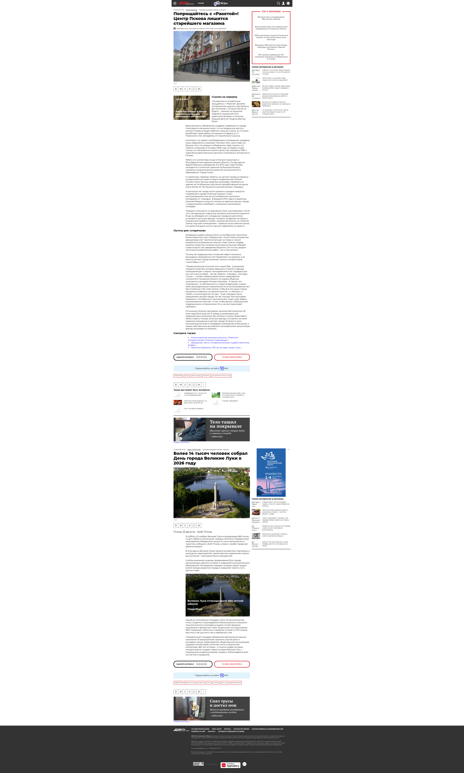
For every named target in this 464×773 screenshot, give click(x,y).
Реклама (227, 729)
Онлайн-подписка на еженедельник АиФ (267, 729)
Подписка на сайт (198, 731)
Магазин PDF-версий (241, 729)
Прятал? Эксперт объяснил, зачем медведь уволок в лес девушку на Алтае (275, 544)
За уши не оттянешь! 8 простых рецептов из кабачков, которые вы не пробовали (276, 104)
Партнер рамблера (212, 764)
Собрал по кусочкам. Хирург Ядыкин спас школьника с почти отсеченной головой (276, 72)
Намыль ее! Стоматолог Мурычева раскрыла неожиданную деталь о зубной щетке (275, 96)
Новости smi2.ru (182, 442)
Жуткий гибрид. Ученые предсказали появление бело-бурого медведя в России (276, 88)
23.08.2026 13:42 (179, 449)
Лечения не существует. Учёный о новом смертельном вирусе (274, 535)
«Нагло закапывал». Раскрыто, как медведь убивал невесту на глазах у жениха (275, 520)
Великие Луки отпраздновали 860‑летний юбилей (271, 18)
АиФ (175, 83)
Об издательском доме (200, 729)
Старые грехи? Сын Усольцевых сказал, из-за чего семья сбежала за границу (275, 504)
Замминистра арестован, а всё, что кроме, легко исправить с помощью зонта (233, 395)
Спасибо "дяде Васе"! (230, 401)
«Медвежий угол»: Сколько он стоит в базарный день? (195, 394)
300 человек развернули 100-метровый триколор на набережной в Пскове (271, 57)
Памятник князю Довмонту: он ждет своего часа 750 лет (195, 402)
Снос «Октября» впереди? (194, 408)
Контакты (211, 731)
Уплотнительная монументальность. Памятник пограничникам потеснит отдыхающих (213, 338)
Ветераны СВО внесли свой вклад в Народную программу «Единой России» (271, 47)
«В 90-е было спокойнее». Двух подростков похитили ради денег (275, 79)
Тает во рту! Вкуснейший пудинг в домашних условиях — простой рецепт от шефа (275, 512)
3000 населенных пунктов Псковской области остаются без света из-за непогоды (271, 37)
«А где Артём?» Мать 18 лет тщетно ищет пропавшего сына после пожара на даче (275, 112)
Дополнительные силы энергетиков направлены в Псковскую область (271, 28)
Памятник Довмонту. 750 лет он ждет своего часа (215, 347)
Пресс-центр (216, 729)
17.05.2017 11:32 (179, 10)
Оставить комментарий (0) (232, 357)
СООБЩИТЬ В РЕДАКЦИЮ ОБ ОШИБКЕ (231, 731)
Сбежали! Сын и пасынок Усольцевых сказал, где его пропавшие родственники (276, 528)
